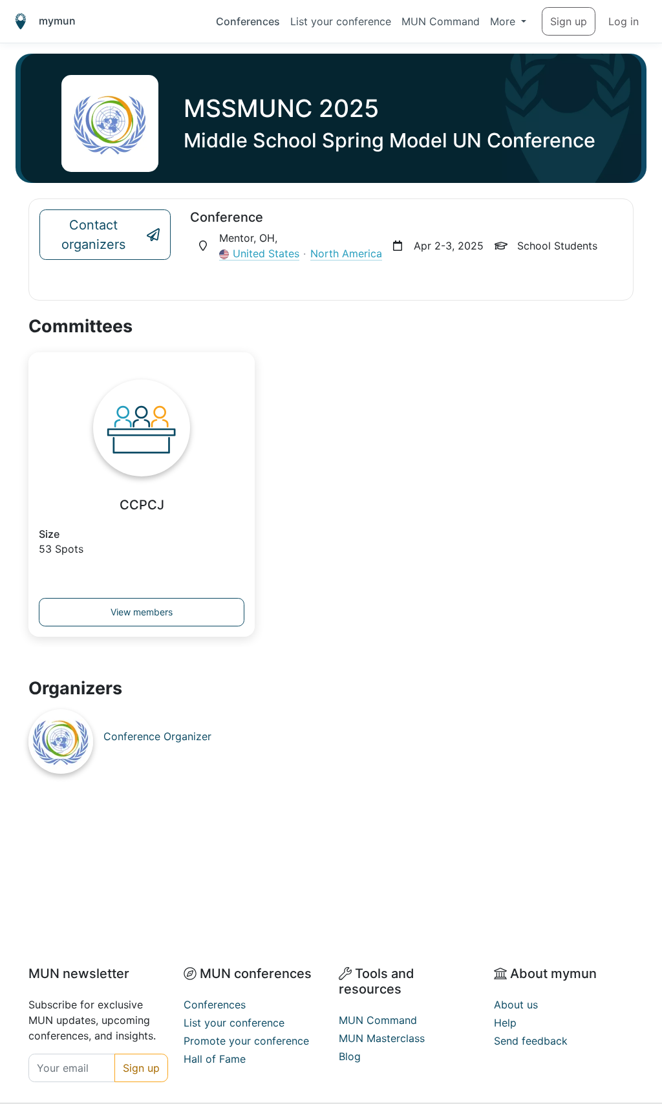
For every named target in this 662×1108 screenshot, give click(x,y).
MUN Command (440, 21)
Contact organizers (93, 234)
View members (142, 611)
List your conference (340, 21)
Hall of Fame (215, 1058)
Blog (350, 1056)
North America (346, 253)
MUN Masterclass (382, 1038)
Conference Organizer (157, 736)
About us (516, 1004)
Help (505, 1022)
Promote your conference (246, 1040)
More (504, 21)
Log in (623, 21)
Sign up (568, 21)
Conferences (248, 21)
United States (266, 253)
